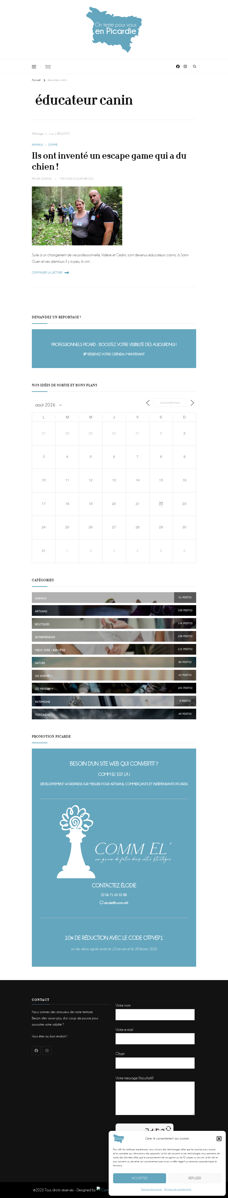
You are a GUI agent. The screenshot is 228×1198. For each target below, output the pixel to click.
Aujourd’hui (170, 402)
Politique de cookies (151, 1189)
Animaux (37, 144)
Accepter (139, 1178)
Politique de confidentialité (177, 1189)
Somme (52, 144)
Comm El (107, 1190)
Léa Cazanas (44, 178)
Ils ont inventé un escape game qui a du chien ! (109, 161)
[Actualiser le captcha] (168, 1128)
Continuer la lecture (47, 272)
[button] (219, 1138)
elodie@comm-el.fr (116, 903)
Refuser (195, 1178)
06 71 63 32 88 (116, 895)
